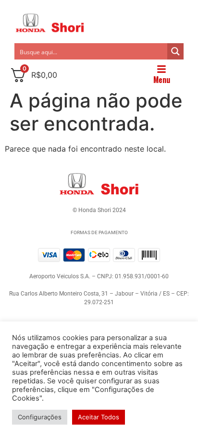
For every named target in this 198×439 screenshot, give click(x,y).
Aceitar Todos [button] (98, 417)
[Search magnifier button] (175, 51)
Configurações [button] (40, 417)
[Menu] (161, 69)
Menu (161, 79)
